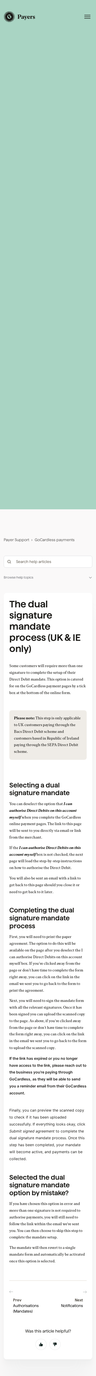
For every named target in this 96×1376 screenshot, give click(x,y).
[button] (48, 577)
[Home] (20, 16)
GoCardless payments (55, 540)
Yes (41, 1344)
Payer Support (16, 540)
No (55, 1344)
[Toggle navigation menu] (87, 17)
